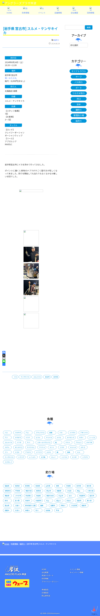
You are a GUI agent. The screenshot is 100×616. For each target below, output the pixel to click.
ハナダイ (85, 457)
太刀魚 (43, 457)
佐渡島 (48, 510)
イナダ (19, 442)
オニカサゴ (18, 447)
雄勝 (41, 505)
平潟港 (17, 491)
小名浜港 (74, 505)
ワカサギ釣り (78, 93)
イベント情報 (75, 569)
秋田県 (38, 496)
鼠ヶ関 (17, 500)
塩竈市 (52, 505)
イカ (15, 377)
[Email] (31, 358)
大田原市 (38, 500)
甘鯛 (68, 452)
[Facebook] (31, 352)
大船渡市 (82, 496)
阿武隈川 (28, 496)
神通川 (27, 510)
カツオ (74, 457)
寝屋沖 (7, 510)
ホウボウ (18, 437)
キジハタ (73, 447)
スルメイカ (37, 377)
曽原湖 (38, 491)
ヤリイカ (49, 437)
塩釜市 (79, 500)
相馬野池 (8, 491)
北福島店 (45, 592)
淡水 (79, 104)
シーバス (92, 437)
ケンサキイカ (25, 377)
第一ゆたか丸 (11, 78)
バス (6, 432)
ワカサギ (18, 432)
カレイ (53, 457)
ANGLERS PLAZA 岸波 (15, 574)
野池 (6, 500)
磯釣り (79, 109)
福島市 (84, 505)
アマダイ (28, 452)
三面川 (17, 505)
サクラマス (30, 447)
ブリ (6, 452)
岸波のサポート (48, 575)
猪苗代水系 (50, 496)
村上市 (61, 496)
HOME (44, 569)
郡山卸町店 (46, 595)
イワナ (28, 437)
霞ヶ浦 (89, 500)
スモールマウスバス (43, 442)
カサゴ (83, 447)
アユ (27, 432)
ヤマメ (67, 442)
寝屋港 (59, 491)
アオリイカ (84, 432)
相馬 (57, 486)
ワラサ (62, 447)
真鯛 (50, 432)
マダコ (7, 447)
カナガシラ (70, 437)
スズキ (48, 452)
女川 (70, 496)
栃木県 (89, 486)
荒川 (36, 510)
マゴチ (17, 452)
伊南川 (63, 505)
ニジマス (64, 457)
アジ (6, 437)
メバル (59, 437)
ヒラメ (38, 437)
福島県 (7, 486)
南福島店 (45, 589)
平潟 (57, 510)
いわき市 (18, 496)
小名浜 (69, 491)
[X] (31, 355)
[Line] (31, 361)
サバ (28, 442)
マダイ (81, 437)
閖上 (78, 491)
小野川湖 (90, 491)
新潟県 (27, 486)
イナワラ (39, 452)
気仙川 (69, 500)
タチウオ (89, 442)
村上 (47, 500)
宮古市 (47, 377)
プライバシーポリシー (50, 581)
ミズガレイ (8, 462)
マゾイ (52, 447)
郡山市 (48, 491)
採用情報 (45, 578)
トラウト (73, 432)
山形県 (48, 486)
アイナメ (42, 447)
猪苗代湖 (28, 491)
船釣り (56, 40)
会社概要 (45, 572)
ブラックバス (40, 432)
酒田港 (7, 496)
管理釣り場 (79, 115)
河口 (79, 98)
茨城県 (68, 486)
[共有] (31, 364)
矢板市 (27, 500)
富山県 (7, 505)
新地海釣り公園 (30, 505)
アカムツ (79, 442)
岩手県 (55, 377)
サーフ (79, 76)
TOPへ (94, 613)
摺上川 (58, 500)
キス (78, 452)
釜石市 (92, 496)
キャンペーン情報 (76, 572)
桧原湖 (17, 486)
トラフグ (21, 457)
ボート (79, 87)
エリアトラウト (78, 71)
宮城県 (37, 486)
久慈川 (17, 510)
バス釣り (79, 82)
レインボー (32, 457)
